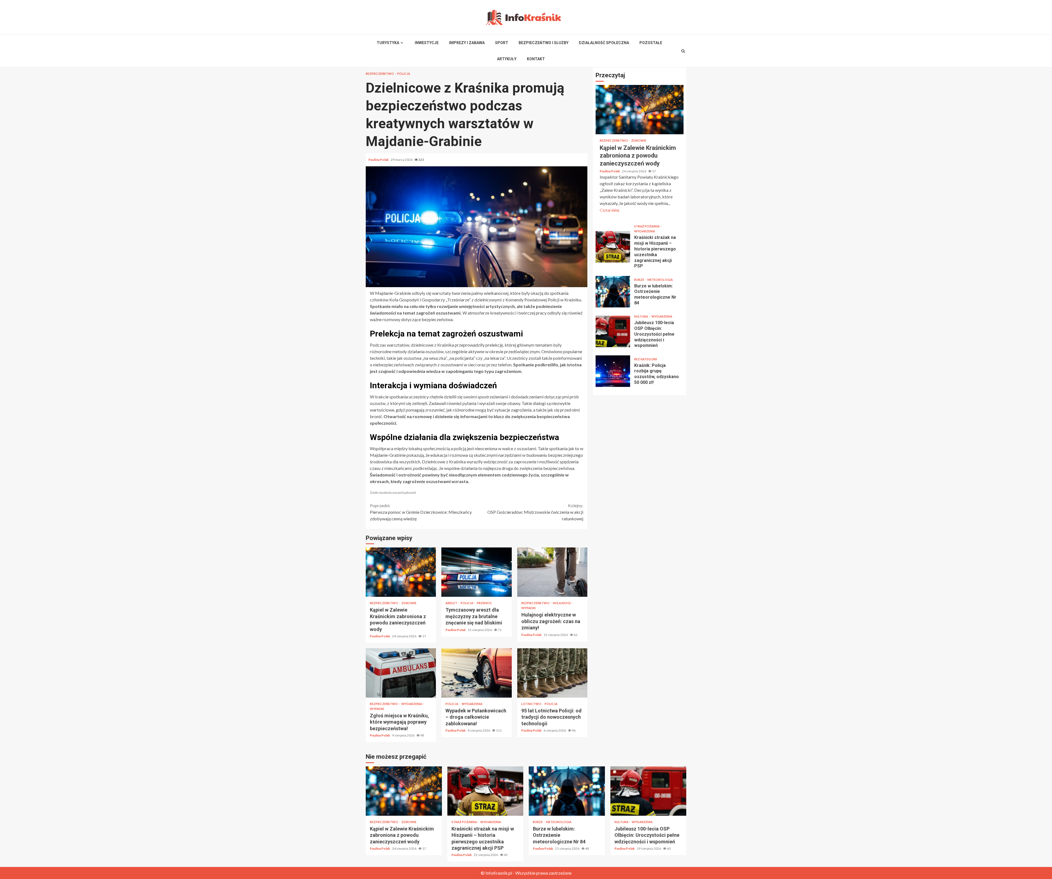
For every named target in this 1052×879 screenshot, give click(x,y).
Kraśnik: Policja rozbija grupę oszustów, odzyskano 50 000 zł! (613, 371)
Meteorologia (660, 279)
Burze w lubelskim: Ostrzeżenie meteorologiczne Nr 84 (613, 291)
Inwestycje (427, 43)
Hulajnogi (562, 602)
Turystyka (388, 43)
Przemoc (484, 602)
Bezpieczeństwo (380, 73)
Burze (639, 279)
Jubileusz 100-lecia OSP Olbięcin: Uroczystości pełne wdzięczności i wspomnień (613, 331)
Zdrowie (408, 602)
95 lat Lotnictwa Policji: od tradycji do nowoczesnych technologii (552, 673)
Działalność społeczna (604, 43)
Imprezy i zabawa (467, 43)
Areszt (451, 602)
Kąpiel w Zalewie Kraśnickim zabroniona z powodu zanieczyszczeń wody (401, 572)
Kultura (641, 316)
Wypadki (528, 607)
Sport (501, 43)
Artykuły (506, 59)
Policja (403, 73)
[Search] (683, 51)
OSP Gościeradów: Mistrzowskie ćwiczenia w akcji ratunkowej (535, 512)
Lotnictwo (531, 703)
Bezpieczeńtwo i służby (543, 43)
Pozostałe (650, 43)
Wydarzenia (412, 703)
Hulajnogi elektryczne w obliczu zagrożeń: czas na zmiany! (552, 572)
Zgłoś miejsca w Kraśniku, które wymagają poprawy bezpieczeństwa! (401, 673)
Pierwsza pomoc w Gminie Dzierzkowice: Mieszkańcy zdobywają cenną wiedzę (421, 512)
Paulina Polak (378, 160)
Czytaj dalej (609, 210)
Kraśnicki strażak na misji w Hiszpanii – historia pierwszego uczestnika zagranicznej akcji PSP (613, 246)
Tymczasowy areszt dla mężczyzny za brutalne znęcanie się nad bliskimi (476, 572)
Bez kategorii (645, 359)
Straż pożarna (647, 226)
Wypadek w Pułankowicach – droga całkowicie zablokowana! (476, 673)
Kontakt (536, 59)
